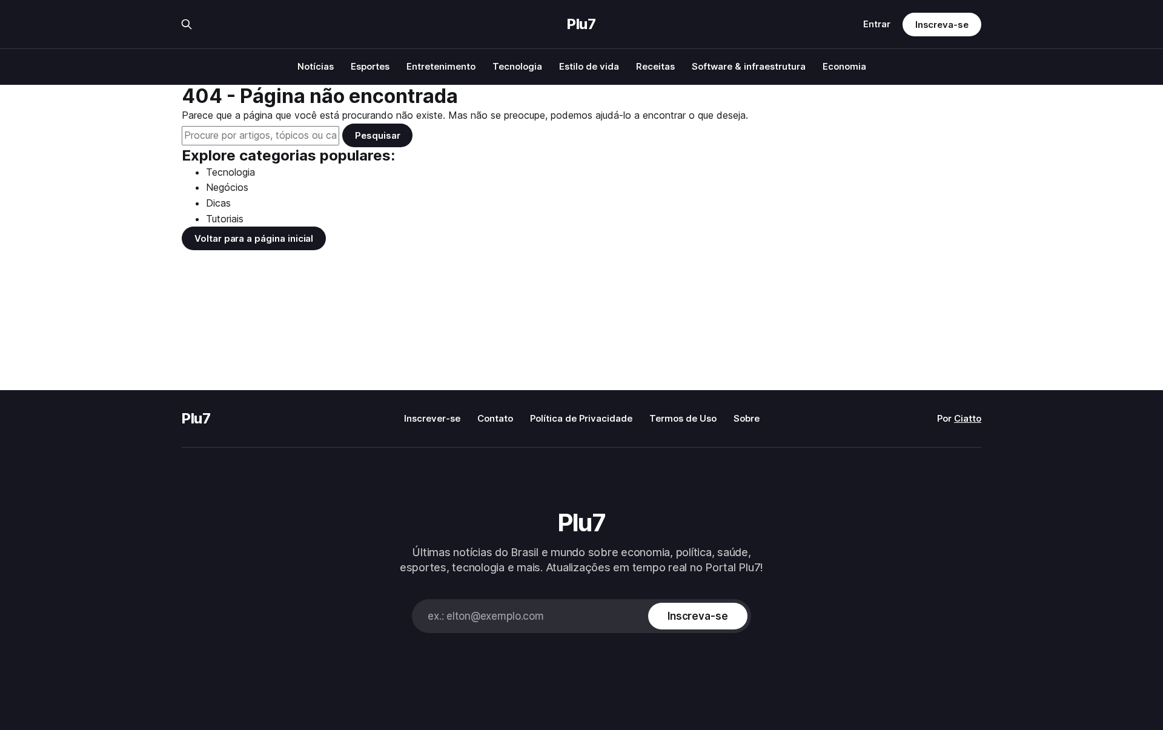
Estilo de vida (589, 66)
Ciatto (967, 418)
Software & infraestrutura (749, 66)
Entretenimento (440, 66)
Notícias (315, 66)
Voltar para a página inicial (253, 238)
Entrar (876, 24)
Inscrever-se (432, 418)
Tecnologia (517, 66)
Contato (495, 418)
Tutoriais (225, 219)
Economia (844, 66)
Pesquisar (377, 135)
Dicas (218, 203)
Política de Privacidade (581, 418)
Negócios (227, 187)
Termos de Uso (683, 418)
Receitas (655, 66)
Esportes (370, 66)
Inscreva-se (942, 24)
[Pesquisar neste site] (187, 24)
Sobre (747, 418)
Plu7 (581, 24)
